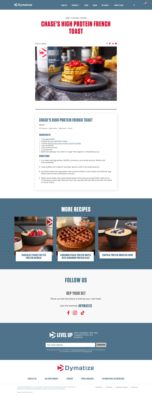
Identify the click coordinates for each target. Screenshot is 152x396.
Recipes (83, 18)
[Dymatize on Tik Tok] (82, 313)
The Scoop (105, 5)
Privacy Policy (88, 351)
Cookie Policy (134, 387)
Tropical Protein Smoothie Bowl (117, 255)
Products (75, 5)
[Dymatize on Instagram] (75, 313)
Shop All (64, 5)
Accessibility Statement (122, 387)
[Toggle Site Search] (134, 5)
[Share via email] (116, 43)
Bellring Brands (51, 378)
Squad (95, 5)
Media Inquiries (87, 378)
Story (86, 5)
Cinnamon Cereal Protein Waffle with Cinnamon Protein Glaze (75, 256)
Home (68, 18)
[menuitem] (146, 3)
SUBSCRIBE (101, 345)
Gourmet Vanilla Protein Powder (64, 143)
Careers (70, 378)
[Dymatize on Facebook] (68, 313)
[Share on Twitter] (110, 43)
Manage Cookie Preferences (25, 392)
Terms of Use (109, 387)
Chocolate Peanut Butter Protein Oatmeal (34, 256)
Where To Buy (119, 5)
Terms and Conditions (78, 349)
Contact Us (32, 378)
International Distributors (113, 378)
